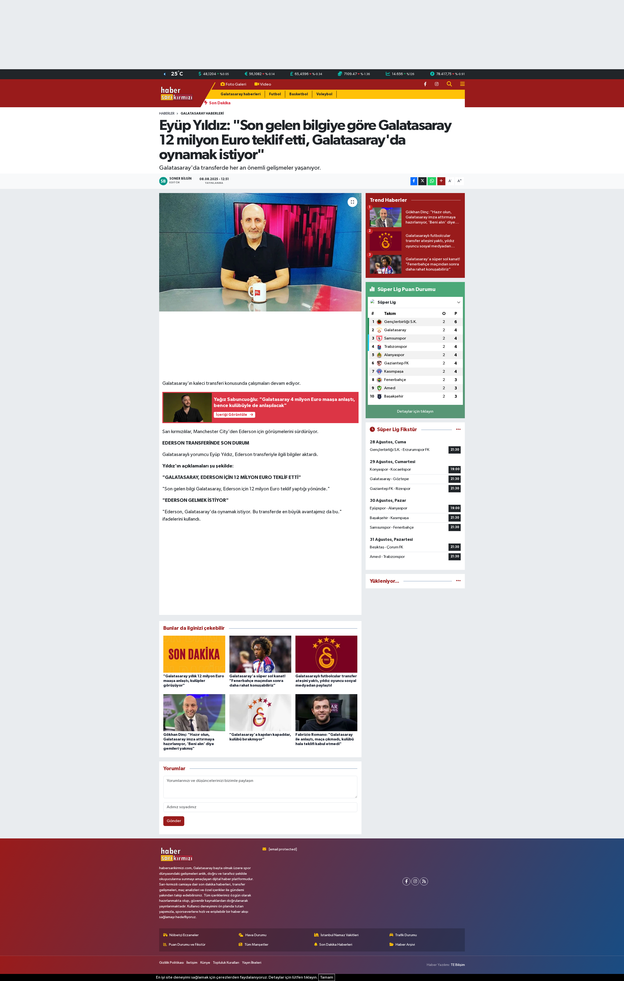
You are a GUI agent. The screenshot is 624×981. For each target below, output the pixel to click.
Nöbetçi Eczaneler (184, 935)
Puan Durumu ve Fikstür (187, 944)
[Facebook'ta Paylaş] (413, 181)
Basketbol (298, 94)
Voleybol (324, 94)
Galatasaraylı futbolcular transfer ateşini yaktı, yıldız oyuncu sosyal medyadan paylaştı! (326, 680)
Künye (205, 962)
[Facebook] (406, 881)
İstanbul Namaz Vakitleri (340, 935)
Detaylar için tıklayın (415, 411)
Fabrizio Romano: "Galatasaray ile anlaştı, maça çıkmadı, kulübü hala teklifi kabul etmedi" (324, 739)
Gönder (174, 821)
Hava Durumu (255, 935)
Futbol (275, 94)
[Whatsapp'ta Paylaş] (432, 181)
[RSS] (424, 881)
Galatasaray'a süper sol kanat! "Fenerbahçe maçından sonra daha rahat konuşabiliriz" (257, 680)
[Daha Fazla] (441, 181)
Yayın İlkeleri (251, 962)
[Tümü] (458, 581)
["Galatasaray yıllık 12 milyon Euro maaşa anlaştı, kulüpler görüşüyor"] (194, 654)
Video (265, 84)
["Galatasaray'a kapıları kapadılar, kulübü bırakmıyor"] (260, 712)
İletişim (191, 962)
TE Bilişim (458, 965)
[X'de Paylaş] (422, 181)
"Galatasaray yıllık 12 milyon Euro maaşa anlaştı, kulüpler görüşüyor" (193, 680)
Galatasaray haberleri (241, 94)
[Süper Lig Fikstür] (458, 429)
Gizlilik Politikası (171, 962)
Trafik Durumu (406, 935)
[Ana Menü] (460, 84)
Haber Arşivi (405, 944)
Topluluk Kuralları (226, 962)
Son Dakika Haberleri (335, 944)
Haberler (167, 113)
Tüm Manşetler (256, 944)
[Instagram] (415, 881)
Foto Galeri (236, 84)
